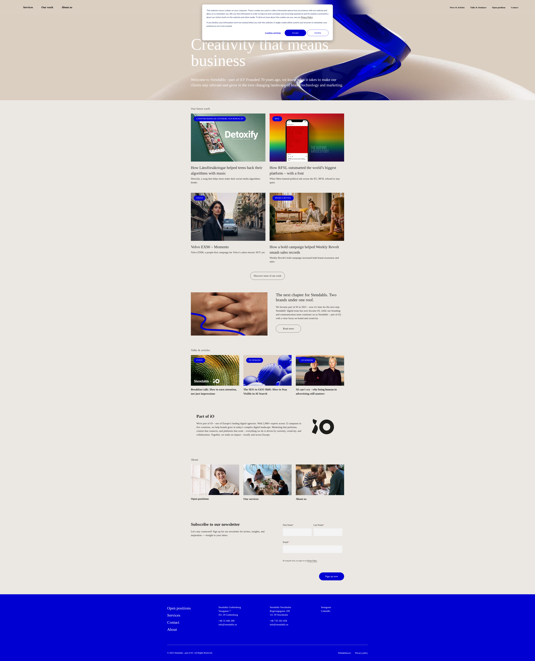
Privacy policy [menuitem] (361, 653)
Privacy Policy (307, 17)
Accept (295, 33)
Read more (288, 328)
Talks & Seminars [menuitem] (478, 7)
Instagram (326, 607)
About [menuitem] (172, 629)
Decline (318, 33)
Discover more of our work (267, 275)
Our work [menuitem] (47, 7)
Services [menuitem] (28, 7)
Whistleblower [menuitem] (344, 653)
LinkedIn (325, 611)
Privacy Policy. (312, 561)
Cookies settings (273, 33)
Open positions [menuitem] (498, 7)
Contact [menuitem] (514, 7)
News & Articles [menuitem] (457, 7)
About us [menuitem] (67, 7)
